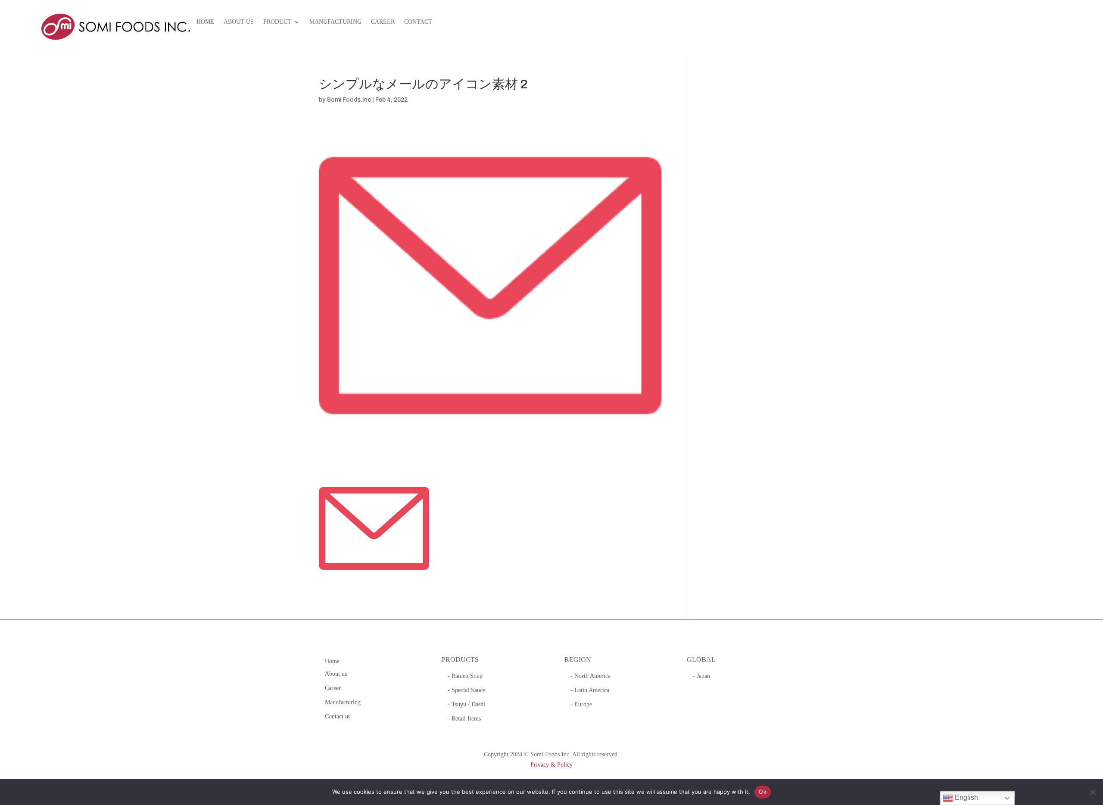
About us (336, 674)
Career (333, 688)
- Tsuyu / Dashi (466, 704)
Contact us (337, 716)
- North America (590, 676)
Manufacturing (343, 702)
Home (332, 661)
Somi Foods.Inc (349, 100)
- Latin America (589, 690)
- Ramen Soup (465, 676)
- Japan (701, 676)
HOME (205, 22)
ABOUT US (239, 22)
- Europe (581, 704)
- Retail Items (464, 718)
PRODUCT (277, 22)
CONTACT (418, 22)
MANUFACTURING (335, 22)
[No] (1092, 792)
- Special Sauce (466, 690)
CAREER (383, 22)
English (965, 797)
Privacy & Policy (551, 764)
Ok (762, 791)
